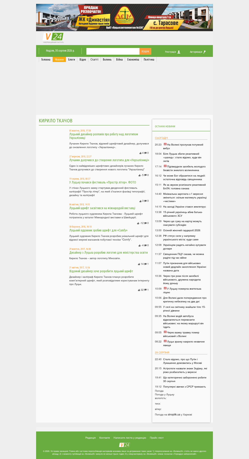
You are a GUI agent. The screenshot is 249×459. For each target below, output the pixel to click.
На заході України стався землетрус (184, 206)
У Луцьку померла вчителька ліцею (182, 290)
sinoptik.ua (174, 414)
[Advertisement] (124, 89)
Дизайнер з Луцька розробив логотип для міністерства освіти (108, 252)
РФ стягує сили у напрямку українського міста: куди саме (181, 237)
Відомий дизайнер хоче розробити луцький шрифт (101, 271)
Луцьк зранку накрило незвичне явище (184, 343)
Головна (45, 59)
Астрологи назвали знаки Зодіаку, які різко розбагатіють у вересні (185, 370)
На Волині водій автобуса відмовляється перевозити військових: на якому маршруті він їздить (183, 321)
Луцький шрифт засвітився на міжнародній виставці (102, 208)
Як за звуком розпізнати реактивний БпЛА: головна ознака (184, 186)
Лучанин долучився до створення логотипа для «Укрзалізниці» (109, 160)
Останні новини (165, 126)
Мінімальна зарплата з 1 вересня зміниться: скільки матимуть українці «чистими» (185, 197)
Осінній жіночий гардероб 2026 (181, 230)
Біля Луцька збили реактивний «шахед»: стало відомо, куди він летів (182, 157)
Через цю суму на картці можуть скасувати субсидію (182, 222)
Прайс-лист (157, 437)
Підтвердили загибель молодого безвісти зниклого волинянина (184, 168)
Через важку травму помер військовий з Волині (181, 334)
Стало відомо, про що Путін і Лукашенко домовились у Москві (182, 361)
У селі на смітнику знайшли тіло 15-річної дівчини (184, 308)
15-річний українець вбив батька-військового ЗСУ (183, 213)
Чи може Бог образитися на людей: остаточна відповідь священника (184, 177)
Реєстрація (170, 51)
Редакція (90, 437)
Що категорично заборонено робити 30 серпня (184, 379)
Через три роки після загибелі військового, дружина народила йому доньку (182, 279)
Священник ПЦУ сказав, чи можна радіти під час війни (183, 255)
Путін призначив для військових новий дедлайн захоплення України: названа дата (185, 266)
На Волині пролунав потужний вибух (183, 146)
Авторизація (196, 51)
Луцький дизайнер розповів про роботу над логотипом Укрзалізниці (103, 136)
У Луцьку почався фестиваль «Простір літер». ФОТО (102, 182)
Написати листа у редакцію (130, 437)
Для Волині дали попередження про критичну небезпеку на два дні (185, 299)
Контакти (104, 437)
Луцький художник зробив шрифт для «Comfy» (98, 230)
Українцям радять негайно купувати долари (184, 246)
